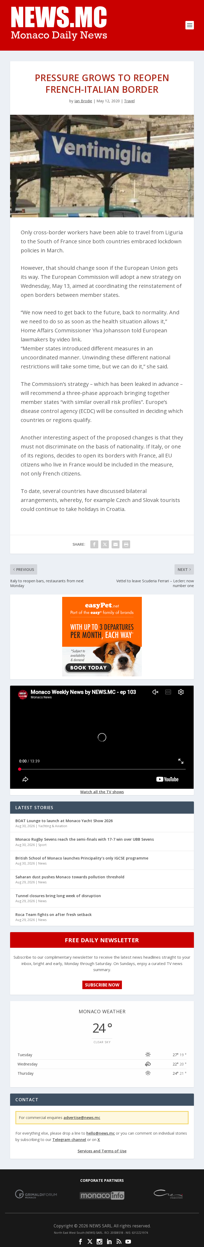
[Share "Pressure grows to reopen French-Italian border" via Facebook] (94, 544)
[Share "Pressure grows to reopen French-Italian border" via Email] (115, 544)
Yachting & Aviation (52, 826)
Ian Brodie (83, 100)
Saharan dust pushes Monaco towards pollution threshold (69, 876)
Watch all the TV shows (102, 791)
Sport (42, 845)
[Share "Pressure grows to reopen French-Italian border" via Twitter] (105, 544)
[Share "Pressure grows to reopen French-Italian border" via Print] (126, 544)
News (42, 863)
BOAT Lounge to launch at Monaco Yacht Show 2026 (64, 820)
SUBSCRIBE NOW (102, 985)
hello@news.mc (100, 1133)
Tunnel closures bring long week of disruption (58, 895)
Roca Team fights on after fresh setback (53, 914)
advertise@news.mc (81, 1117)
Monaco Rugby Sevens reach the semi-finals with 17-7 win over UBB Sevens (84, 839)
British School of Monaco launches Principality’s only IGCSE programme (81, 858)
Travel (129, 100)
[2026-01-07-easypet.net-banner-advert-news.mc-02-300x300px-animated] (102, 674)
